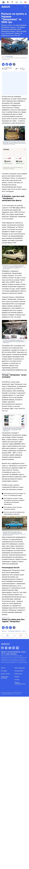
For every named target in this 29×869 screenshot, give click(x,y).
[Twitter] (6, 647)
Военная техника (5, 673)
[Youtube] (10, 647)
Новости (3, 668)
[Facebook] (2, 647)
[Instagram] (17, 647)
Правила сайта (18, 673)
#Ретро (4, 631)
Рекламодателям (19, 671)
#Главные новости (14, 631)
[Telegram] (13, 647)
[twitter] (10, 64)
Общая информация (20, 668)
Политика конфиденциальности (20, 683)
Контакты (17, 679)
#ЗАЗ (23, 631)
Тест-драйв (4, 671)
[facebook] (6, 64)
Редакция (17, 676)
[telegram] (3, 64)
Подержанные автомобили (4, 677)
